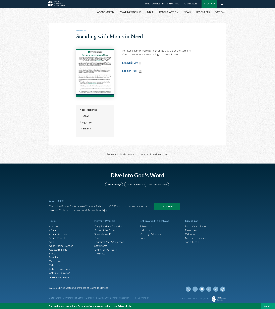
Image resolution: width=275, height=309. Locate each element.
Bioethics (54, 257)
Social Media (192, 241)
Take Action (146, 226)
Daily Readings (152, 4)
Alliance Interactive (157, 154)
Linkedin (208, 289)
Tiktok (222, 289)
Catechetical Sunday (60, 268)
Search (222, 4)
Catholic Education (59, 272)
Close (267, 306)
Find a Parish (173, 4)
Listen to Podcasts (135, 184)
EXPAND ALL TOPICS (59, 278)
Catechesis (55, 265)
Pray (142, 238)
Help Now (209, 4)
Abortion (54, 226)
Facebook (195, 289)
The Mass (99, 253)
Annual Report (57, 238)
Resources (191, 230)
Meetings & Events (150, 234)
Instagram (215, 289)
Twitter (188, 289)
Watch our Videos (158, 184)
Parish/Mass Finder (196, 226)
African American (58, 234)
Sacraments (100, 245)
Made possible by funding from (194, 298)
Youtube (202, 289)
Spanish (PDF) (130, 70)
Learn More (167, 206)
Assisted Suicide (58, 249)
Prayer (98, 238)
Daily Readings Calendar (163, 3)
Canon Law (55, 261)
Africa (52, 230)
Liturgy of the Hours (105, 249)
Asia (51, 241)
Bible (52, 253)
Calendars (191, 234)
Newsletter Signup (195, 238)
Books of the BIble (104, 230)
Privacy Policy (142, 297)
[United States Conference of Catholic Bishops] (56, 4)
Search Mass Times (104, 234)
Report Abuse (190, 4)
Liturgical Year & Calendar (109, 241)
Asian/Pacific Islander (61, 245)
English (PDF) (130, 62)
